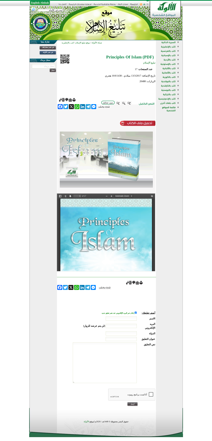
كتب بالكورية (169, 77)
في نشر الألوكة (48, 52)
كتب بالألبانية (169, 68)
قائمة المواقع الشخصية (169, 109)
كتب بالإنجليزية (168, 47)
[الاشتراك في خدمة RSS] (141, 5)
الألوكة (86, 421)
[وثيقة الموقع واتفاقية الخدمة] (104, 5)
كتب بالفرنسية (168, 51)
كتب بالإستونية (168, 64)
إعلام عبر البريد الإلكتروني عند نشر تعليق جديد (118, 313)
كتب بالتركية (169, 94)
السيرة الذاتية (168, 42)
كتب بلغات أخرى (168, 103)
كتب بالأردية (170, 60)
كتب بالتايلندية (168, 86)
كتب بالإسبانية (168, 55)
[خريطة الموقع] (144, 5)
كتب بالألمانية (169, 73)
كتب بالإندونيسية (167, 99)
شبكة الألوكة (97, 43)
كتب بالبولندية (168, 81)
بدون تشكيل (108, 102)
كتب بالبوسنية (168, 90)
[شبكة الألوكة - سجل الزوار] (123, 5)
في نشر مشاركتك (48, 47)
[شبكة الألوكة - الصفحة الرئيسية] (134, 5)
